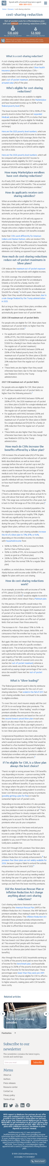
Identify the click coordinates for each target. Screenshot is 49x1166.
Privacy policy (9, 1095)
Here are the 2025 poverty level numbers (19, 131)
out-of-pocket (36, 672)
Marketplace (40, 99)
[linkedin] (22, 1105)
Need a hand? (40, 1161)
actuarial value (8, 82)
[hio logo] (4, 3)
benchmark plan (24, 963)
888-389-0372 (25, 4)
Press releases (9, 1083)
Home (4, 9)
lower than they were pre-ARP (31, 972)
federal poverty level (10, 106)
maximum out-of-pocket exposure (30, 268)
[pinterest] (28, 1105)
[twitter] (11, 1105)
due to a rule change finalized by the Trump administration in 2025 (24, 298)
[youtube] (17, 1105)
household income (13, 540)
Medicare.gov (34, 1120)
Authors (6, 1079)
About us (7, 1075)
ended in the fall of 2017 (33, 692)
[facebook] (5, 1105)
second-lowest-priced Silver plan (19, 718)
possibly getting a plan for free (15, 795)
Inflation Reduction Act (36, 916)
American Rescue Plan (24, 907)
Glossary (11, 9)
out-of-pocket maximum (17, 79)
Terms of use (9, 1099)
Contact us (8, 1091)
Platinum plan (40, 598)
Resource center (10, 1087)
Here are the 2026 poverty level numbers (19, 155)
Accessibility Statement (24, 1157)
